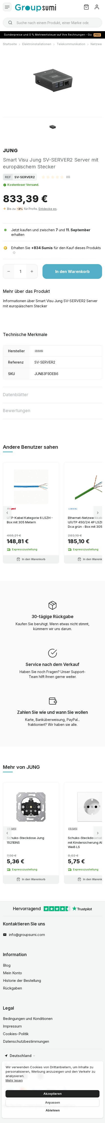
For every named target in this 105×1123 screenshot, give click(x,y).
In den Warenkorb (72, 271)
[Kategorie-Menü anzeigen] (7, 7)
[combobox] (52, 22)
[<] (7, 513)
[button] (56, 177)
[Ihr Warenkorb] (86, 7)
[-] (8, 271)
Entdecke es (48, 209)
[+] (31, 271)
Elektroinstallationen (36, 44)
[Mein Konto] (97, 7)
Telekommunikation (71, 44)
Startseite (10, 44)
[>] (98, 513)
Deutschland (21, 1056)
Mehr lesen (14, 1080)
